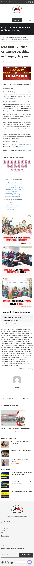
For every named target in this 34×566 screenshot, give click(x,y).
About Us (3, 525)
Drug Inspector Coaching (11, 204)
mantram (17, 387)
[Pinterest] (31, 369)
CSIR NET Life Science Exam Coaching (15, 189)
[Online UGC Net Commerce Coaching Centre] (13, 418)
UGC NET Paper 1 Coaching (12, 194)
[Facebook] (24, 369)
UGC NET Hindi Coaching (12, 191)
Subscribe (25, 555)
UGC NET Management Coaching (14, 187)
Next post (28, 396)
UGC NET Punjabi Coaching (12, 196)
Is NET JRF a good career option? (13, 317)
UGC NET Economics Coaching (13, 182)
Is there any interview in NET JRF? (13, 320)
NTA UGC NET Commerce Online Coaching (16, 37)
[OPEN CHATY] (29, 562)
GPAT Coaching (9, 202)
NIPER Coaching (9, 209)
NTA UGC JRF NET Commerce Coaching (17, 144)
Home (2, 37)
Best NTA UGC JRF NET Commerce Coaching (16, 329)
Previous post (6, 396)
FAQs (2, 532)
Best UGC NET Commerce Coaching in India (18, 102)
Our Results (3, 526)
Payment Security (4, 528)
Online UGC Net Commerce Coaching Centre (15, 428)
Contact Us (3, 530)
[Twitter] (28, 369)
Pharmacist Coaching (10, 207)
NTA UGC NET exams (15, 94)
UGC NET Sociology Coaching (13, 185)
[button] (17, 317)
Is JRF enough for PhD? (10, 324)
